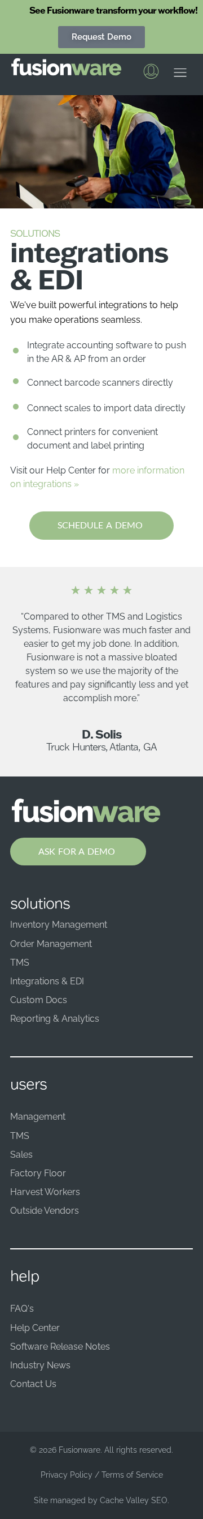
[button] (180, 75)
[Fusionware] (66, 67)
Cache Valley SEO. (134, 1500)
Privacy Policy (66, 1474)
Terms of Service (132, 1474)
